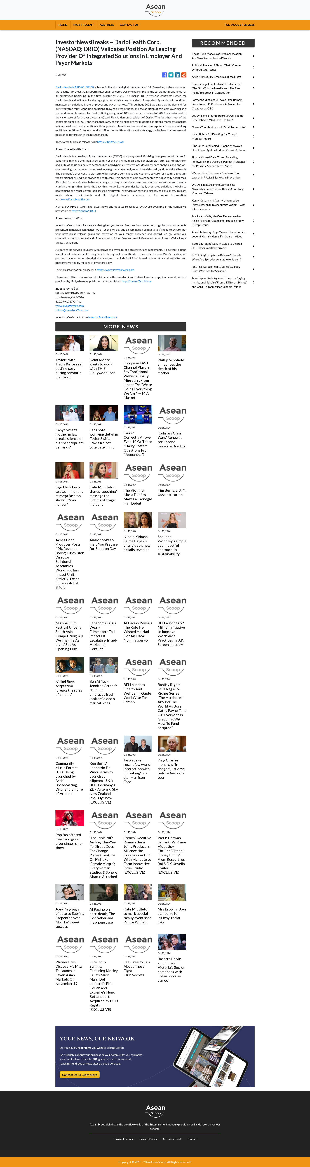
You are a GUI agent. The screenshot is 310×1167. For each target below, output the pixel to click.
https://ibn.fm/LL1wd (110, 141)
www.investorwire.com (69, 305)
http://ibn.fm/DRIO (84, 210)
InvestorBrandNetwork (102, 317)
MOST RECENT (83, 24)
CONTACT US (129, 24)
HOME (62, 24)
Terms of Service (123, 1139)
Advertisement (172, 1139)
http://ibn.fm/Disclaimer (137, 281)
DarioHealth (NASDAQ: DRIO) (74, 87)
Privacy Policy (148, 1139)
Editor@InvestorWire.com (71, 310)
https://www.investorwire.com (115, 269)
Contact (192, 1139)
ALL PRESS (107, 24)
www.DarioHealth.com (75, 199)
